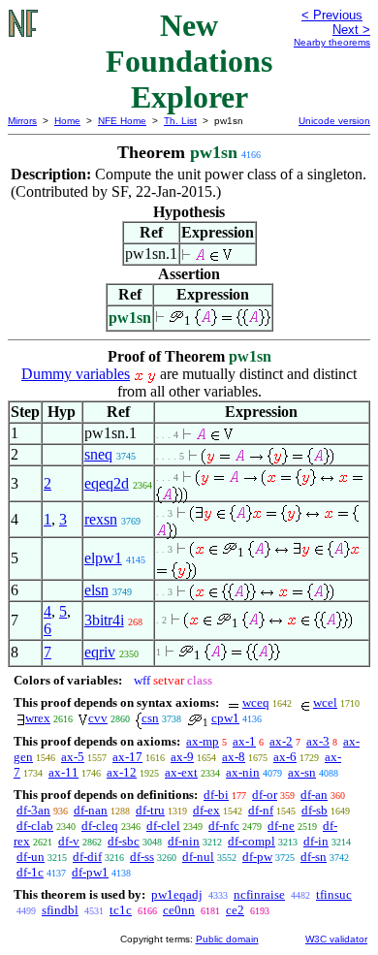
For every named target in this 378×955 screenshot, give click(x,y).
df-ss (142, 856)
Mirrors (22, 120)
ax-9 (182, 756)
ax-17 (127, 756)
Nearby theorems (332, 42)
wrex (37, 718)
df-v (68, 841)
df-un (30, 856)
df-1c (30, 872)
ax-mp (202, 741)
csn (150, 718)
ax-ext (181, 772)
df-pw (257, 856)
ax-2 (281, 741)
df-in (316, 841)
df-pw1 (90, 872)
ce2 (235, 910)
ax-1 (244, 741)
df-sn (313, 856)
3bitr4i (104, 620)
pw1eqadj (177, 894)
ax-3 (318, 741)
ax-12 (122, 772)
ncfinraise (259, 894)
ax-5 (72, 756)
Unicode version (334, 120)
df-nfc (223, 825)
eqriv (99, 652)
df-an (314, 794)
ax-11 (63, 772)
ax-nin (243, 772)
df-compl (251, 841)
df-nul (198, 856)
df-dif (87, 856)
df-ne (281, 825)
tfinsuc (334, 894)
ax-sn (302, 772)
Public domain (227, 939)
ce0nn (179, 910)
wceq (255, 702)
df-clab (34, 825)
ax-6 (285, 756)
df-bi (216, 794)
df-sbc (124, 841)
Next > (351, 29)
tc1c (121, 910)
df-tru (150, 810)
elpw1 (103, 558)
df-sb (314, 810)
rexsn (100, 519)
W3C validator (336, 939)
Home (67, 120)
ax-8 (233, 756)
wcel (325, 702)
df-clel (163, 825)
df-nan (91, 810)
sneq (98, 454)
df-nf (260, 810)
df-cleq (99, 825)
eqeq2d (106, 483)
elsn (96, 590)
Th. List (180, 120)
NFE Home (122, 120)
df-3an (33, 810)
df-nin (184, 841)
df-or (264, 794)
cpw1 (225, 718)
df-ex (206, 810)
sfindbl (60, 910)
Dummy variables (75, 374)
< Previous (331, 15)
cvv (98, 718)
